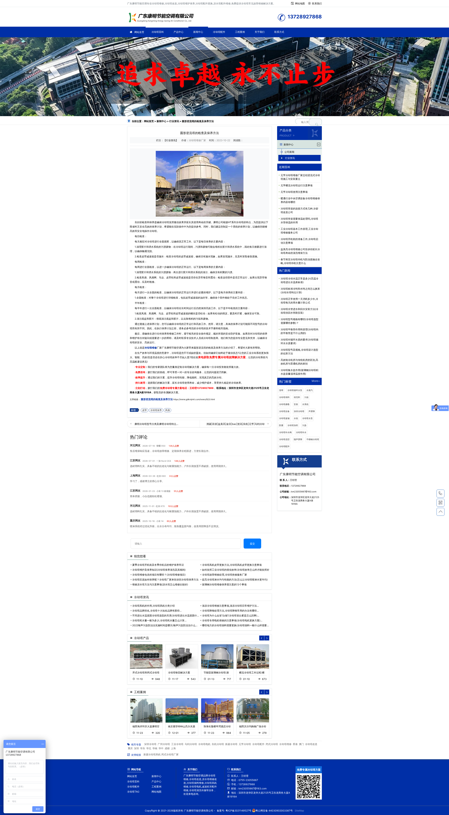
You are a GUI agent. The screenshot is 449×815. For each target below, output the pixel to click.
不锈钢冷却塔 (312, 439)
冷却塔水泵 (307, 418)
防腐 (281, 425)
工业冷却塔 (177, 744)
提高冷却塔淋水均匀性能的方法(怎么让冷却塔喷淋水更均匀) (235, 579)
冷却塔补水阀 (285, 432)
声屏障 (312, 411)
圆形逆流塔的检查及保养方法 (156, 399)
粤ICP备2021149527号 (238, 810)
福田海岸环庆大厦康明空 (145, 726)
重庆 (130, 748)
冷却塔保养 (156, 410)
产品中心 (178, 31)
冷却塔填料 (284, 397)
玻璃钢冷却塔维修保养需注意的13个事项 (224, 584)
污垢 (306, 397)
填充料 (297, 397)
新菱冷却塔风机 (152, 754)
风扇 (167, 410)
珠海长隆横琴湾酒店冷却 (217, 726)
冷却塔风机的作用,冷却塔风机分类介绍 (153, 605)
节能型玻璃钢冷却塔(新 (216, 672)
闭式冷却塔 (272, 744)
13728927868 (205, 387)
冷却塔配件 (219, 31)
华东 (142, 748)
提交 (252, 543)
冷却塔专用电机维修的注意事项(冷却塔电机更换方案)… (232, 620)
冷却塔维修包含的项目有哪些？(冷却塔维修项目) (159, 574)
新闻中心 (198, 31)
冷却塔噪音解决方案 (179, 672)
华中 (161, 748)
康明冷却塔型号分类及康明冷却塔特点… (156, 423)
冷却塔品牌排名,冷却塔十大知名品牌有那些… (157, 610)
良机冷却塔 (218, 744)
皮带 (144, 410)
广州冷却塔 (164, 744)
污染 (304, 425)
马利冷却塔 (191, 744)
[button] (266, 638)
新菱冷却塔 (231, 744)
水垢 (296, 418)
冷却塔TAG (133, 791)
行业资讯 (174, 121)
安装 (296, 404)
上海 (173, 748)
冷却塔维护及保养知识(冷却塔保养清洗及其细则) (159, 569)
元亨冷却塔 (245, 744)
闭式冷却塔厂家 (170, 754)
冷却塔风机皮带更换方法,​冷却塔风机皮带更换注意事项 (232, 564)
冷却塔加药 (292, 425)
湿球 (281, 390)
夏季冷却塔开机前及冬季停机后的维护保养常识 (158, 564)
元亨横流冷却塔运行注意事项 (297, 185)
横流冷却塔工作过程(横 (251, 672)
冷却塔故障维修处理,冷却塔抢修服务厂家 (224, 574)
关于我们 (259, 31)
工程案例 (240, 31)
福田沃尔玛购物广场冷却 (252, 726)
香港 (295, 744)
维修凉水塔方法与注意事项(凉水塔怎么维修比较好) (160, 584)
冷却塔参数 (284, 404)
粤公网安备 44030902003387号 (274, 810)
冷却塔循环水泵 (294, 390)
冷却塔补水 (301, 432)
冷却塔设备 (284, 411)
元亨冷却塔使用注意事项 (294, 191)
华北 (148, 748)
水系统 (305, 404)
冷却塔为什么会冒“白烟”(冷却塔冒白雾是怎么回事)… (230, 615)
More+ (316, 381)
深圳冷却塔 (299, 411)
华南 (154, 748)
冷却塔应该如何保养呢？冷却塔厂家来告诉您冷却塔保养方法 (165, 579)
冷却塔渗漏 (284, 418)
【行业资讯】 (170, 140)
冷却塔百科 (158, 31)
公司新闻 (289, 151)
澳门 (301, 744)
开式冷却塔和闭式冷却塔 (145, 672)
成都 (167, 748)
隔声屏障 (298, 439)
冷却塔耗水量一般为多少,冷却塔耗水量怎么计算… (159, 620)
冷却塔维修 (162, 18)
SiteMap (299, 810)
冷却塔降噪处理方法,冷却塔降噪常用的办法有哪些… (230, 610)
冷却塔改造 (311, 744)
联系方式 (279, 31)
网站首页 (139, 32)
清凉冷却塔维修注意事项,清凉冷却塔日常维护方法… (230, 605)
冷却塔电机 (204, 744)
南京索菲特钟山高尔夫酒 (181, 726)
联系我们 (317, 3)
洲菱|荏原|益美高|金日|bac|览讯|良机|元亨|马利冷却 (235, 423)
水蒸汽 (309, 390)
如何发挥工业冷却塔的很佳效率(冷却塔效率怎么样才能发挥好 (235, 569)
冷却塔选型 (284, 439)
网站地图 (300, 3)
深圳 (136, 748)
